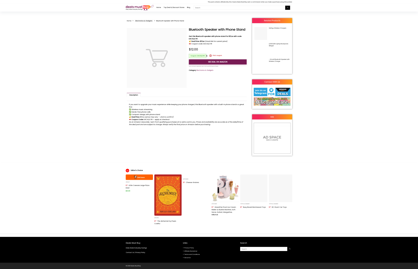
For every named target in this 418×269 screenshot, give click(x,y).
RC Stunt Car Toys (279, 207)
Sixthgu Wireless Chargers (277, 28)
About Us (187, 258)
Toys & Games (244, 204)
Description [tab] (133, 95)
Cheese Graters (192, 182)
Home (158, 7)
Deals (127, 182)
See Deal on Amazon (217, 62)
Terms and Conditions (192, 254)
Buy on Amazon (272, 40)
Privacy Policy (140, 252)
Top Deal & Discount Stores (174, 7)
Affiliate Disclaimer (190, 251)
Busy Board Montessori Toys (254, 207)
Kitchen (185, 179)
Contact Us (130, 252)
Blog (188, 7)
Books (156, 218)
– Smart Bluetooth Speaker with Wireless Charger (279, 60)
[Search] (287, 8)
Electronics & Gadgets (143, 21)
